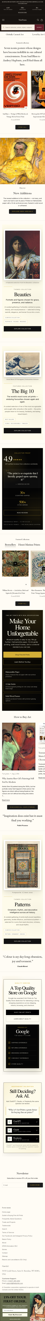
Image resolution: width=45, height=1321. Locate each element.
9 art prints (5, 774)
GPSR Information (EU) (9, 1246)
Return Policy (6, 1239)
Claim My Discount (15, 1315)
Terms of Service (8, 1232)
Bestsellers (10, 544)
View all (22, 127)
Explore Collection (22, 329)
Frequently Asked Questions (12, 1219)
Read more (6, 800)
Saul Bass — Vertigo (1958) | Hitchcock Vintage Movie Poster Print (15, 115)
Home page (6, 1212)
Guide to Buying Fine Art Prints (12, 1215)
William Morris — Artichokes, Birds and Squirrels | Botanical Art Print (15, 591)
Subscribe (35, 1185)
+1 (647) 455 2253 (13, 1281)
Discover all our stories (22, 807)
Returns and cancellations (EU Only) (14, 1259)
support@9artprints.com (14, 1283)
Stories (4, 1249)
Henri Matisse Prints (29, 544)
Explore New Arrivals (22, 211)
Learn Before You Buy (22, 662)
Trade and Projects (8, 1222)
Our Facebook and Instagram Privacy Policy (17, 1236)
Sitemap (5, 1256)
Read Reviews (22, 12)
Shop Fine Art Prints (22, 655)
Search (4, 1229)
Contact (4, 1253)
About (4, 1243)
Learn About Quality (22, 1019)
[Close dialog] (43, 1294)
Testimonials (6, 1225)
